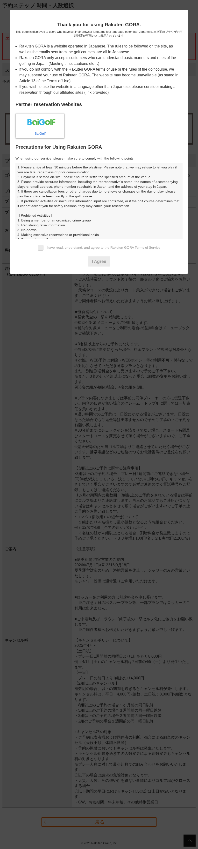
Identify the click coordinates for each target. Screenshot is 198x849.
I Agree (99, 261)
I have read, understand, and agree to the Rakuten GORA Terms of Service (102, 247)
